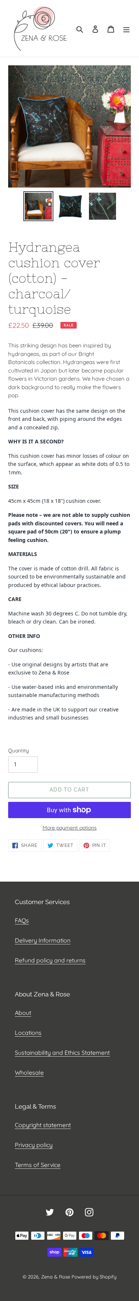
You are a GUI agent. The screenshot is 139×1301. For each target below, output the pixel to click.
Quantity (18, 750)
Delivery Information (42, 940)
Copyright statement (43, 1125)
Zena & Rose (55, 1277)
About (23, 1012)
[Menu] (126, 28)
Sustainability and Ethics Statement (62, 1052)
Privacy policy (34, 1145)
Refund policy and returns (50, 960)
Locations (28, 1032)
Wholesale (29, 1072)
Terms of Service (37, 1164)
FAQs (22, 920)
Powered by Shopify (94, 1277)
